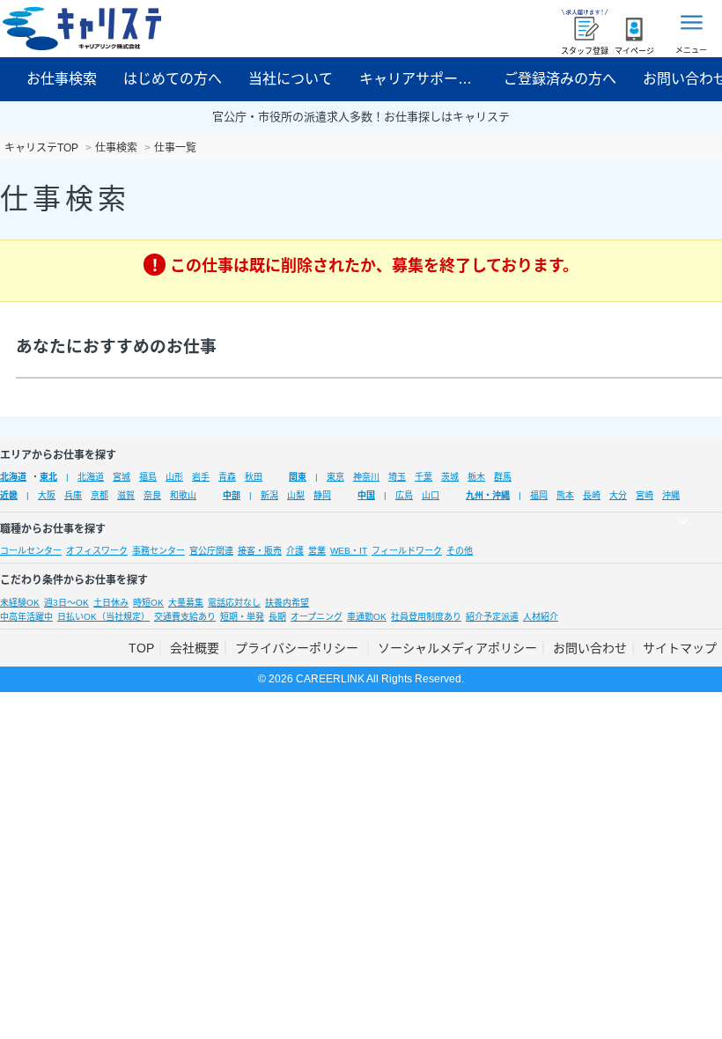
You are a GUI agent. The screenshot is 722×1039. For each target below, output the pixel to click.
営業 (317, 551)
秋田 (253, 477)
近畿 (9, 495)
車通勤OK (367, 617)
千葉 (423, 477)
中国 (366, 495)
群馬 (503, 477)
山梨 (296, 495)
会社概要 (194, 648)
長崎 (591, 495)
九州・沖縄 (488, 495)
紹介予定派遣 (492, 617)
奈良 (152, 495)
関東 (297, 477)
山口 (430, 495)
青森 (227, 477)
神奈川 (366, 477)
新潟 (269, 495)
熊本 (565, 495)
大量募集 (185, 603)
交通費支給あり (185, 617)
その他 (459, 551)
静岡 (322, 495)
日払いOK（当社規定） (103, 617)
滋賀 (126, 495)
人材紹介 (540, 617)
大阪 (46, 495)
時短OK (148, 603)
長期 (277, 617)
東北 (48, 477)
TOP (141, 648)
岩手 (201, 477)
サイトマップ (680, 648)
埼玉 (397, 477)
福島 (148, 477)
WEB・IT (348, 551)
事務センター (158, 551)
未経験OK (20, 603)
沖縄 (671, 495)
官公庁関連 (211, 551)
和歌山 (183, 495)
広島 (404, 495)
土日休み (111, 603)
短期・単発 (242, 617)
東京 (335, 477)
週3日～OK (66, 603)
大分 (618, 495)
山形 (174, 477)
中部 (231, 495)
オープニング (317, 617)
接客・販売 (260, 551)
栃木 (476, 477)
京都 (99, 495)
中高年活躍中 (26, 617)
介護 (295, 551)
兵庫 (73, 495)
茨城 (450, 477)
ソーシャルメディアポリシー (457, 648)
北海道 (13, 477)
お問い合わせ (590, 648)
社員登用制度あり (426, 617)
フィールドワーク (407, 551)
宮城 (121, 477)
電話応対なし (234, 603)
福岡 (539, 495)
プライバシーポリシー (298, 648)
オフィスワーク (97, 551)
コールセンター (31, 551)
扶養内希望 (287, 603)
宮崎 (644, 495)
